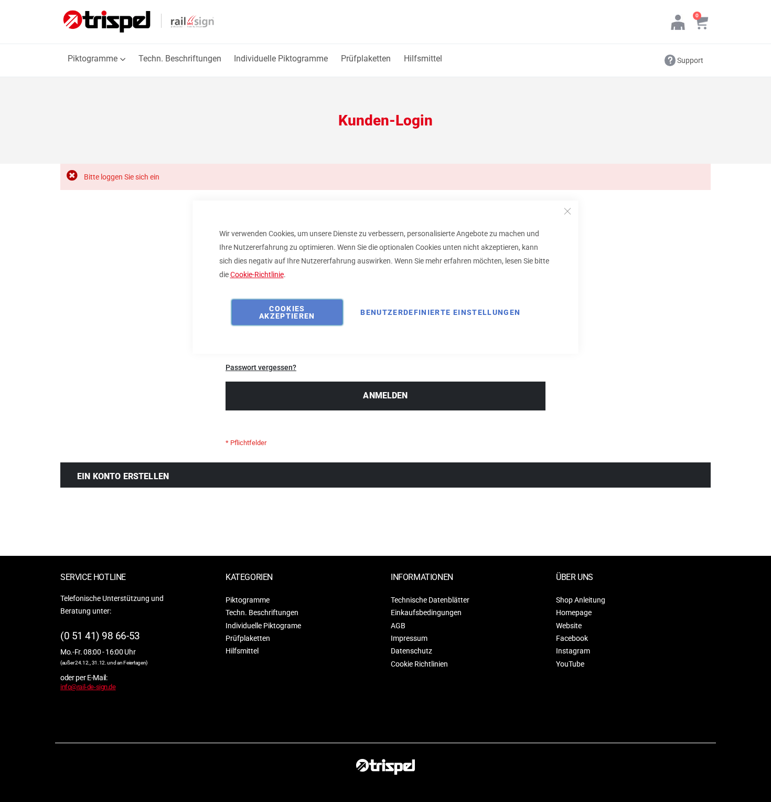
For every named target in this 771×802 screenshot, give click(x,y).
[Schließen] (567, 211)
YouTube (570, 664)
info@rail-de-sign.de (88, 687)
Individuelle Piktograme (263, 625)
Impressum (409, 638)
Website (569, 625)
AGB (398, 625)
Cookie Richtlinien (419, 664)
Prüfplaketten (248, 638)
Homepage (574, 612)
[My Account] (678, 22)
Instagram (573, 651)
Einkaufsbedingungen (426, 612)
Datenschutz (411, 651)
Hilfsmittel (242, 651)
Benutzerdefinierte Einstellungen (440, 312)
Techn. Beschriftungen (262, 612)
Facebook (572, 638)
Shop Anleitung (580, 599)
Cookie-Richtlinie (257, 274)
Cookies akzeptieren (287, 312)
